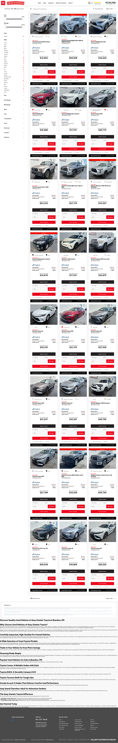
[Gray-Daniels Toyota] (13, 3)
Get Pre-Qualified (44, 77)
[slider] (5, 19)
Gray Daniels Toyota (37, 83)
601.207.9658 (110, 2)
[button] (56, 23)
